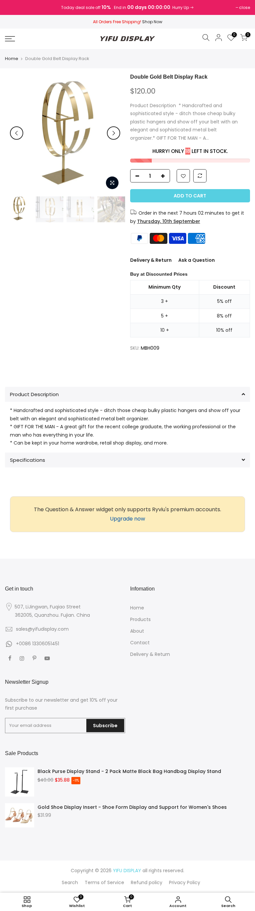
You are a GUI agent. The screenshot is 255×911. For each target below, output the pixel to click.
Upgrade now (127, 519)
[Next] (113, 133)
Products (140, 619)
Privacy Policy (184, 882)
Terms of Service (104, 882)
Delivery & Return (151, 260)
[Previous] (16, 133)
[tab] (127, 394)
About (137, 631)
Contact (140, 642)
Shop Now (152, 22)
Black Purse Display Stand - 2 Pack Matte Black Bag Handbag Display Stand (129, 771)
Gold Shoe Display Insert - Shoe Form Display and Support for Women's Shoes (132, 807)
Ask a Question (196, 260)
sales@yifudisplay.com (42, 629)
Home (11, 59)
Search (70, 882)
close (13, 7)
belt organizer (131, 418)
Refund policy (146, 882)
